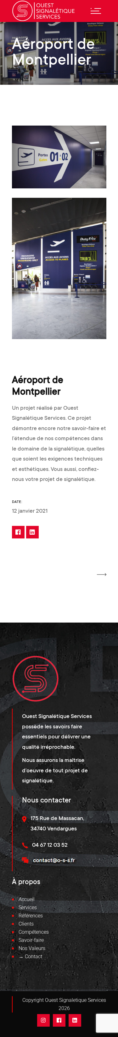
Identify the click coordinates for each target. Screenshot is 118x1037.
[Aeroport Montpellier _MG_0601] (59, 268)
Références (31, 916)
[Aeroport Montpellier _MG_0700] (59, 157)
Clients (26, 924)
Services (28, 907)
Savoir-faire (31, 940)
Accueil (27, 899)
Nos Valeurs (32, 948)
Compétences (34, 932)
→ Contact (30, 956)
